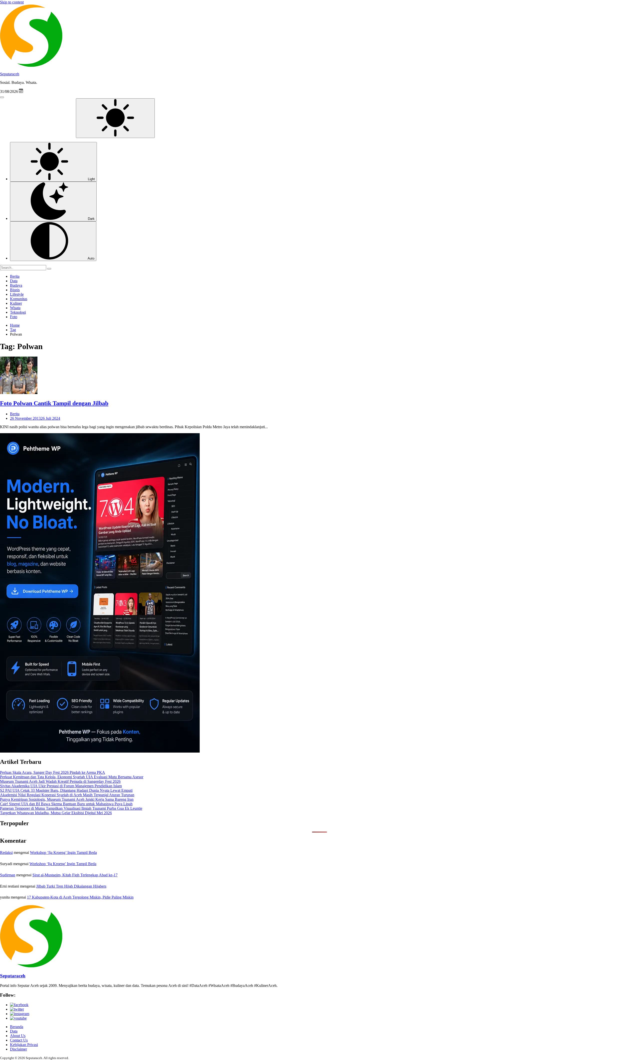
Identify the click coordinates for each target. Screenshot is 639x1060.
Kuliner (16, 303)
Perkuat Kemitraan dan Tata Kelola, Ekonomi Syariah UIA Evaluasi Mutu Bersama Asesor (71, 777)
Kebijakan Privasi (24, 1045)
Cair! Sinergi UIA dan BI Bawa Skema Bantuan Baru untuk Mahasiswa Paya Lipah (66, 804)
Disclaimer (18, 1049)
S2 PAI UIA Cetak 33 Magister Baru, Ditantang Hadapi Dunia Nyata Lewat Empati (66, 790)
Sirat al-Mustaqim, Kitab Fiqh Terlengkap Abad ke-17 (75, 875)
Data (13, 281)
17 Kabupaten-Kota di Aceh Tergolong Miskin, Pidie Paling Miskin (80, 897)
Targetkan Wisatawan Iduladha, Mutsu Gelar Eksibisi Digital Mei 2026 (56, 813)
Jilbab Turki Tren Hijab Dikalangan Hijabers (71, 886)
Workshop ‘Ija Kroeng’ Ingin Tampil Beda (63, 852)
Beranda (16, 1027)
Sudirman (7, 875)
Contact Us (19, 1040)
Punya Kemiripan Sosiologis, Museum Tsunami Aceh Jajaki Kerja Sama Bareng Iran (67, 799)
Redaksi (6, 852)
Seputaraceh (9, 74)
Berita (14, 276)
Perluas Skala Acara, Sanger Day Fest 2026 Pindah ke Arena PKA (52, 772)
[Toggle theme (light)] (115, 118)
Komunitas (18, 299)
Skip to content (12, 2)
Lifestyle (17, 294)
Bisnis (15, 290)
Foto (13, 317)
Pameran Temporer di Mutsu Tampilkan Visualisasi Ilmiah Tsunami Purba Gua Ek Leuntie (71, 808)
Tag (13, 330)
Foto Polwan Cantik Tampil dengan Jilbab (54, 403)
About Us (17, 1036)
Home (15, 325)
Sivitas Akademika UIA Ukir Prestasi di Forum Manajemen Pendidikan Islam (61, 786)
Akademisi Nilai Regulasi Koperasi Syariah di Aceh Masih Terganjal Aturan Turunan (67, 795)
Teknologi (18, 312)
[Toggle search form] (2, 97)
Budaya (16, 285)
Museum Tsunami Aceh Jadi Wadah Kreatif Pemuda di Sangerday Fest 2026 (60, 781)
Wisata (15, 308)
